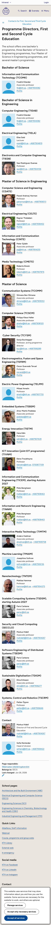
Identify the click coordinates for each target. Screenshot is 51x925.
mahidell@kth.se (24, 638)
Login (46, 2)
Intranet (5, 2)
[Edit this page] (3, 775)
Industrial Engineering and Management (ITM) (22, 816)
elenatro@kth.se (24, 464)
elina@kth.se (22, 686)
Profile (19, 91)
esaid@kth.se (22, 143)
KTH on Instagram (10, 874)
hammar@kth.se (24, 586)
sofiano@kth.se (23, 749)
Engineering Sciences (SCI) (14, 803)
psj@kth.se (21, 249)
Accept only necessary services (21, 912)
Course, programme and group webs (18, 838)
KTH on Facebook (10, 865)
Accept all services (16, 918)
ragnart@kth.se (23, 224)
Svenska (35, 11)
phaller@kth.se (23, 323)
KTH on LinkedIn (9, 869)
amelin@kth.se (23, 394)
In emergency (8, 853)
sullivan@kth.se (23, 564)
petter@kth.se (23, 708)
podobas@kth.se (24, 417)
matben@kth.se (24, 494)
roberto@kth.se (23, 272)
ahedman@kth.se (24, 542)
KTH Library (7, 843)
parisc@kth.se (23, 612)
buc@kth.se (22, 348)
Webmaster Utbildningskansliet (15, 767)
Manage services (15, 905)
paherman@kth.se (25, 201)
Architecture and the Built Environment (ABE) (22, 790)
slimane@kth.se (24, 301)
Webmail (6, 833)
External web (7, 848)
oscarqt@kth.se (23, 372)
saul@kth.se (22, 169)
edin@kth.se (22, 439)
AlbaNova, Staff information (14, 828)
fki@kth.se (21, 88)
